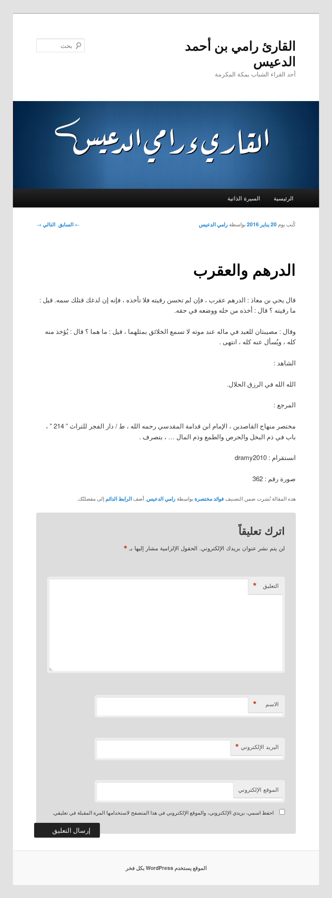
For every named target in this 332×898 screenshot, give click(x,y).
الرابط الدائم (118, 498)
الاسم (266, 704)
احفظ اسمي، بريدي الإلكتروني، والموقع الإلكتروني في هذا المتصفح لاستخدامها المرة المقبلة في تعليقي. (163, 812)
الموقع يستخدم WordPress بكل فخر (166, 868)
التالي (45, 224)
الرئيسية (284, 198)
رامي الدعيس (213, 224)
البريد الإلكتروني (257, 747)
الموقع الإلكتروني (258, 789)
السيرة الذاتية (243, 198)
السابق (69, 224)
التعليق (266, 586)
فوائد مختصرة (209, 498)
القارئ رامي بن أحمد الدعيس (240, 53)
